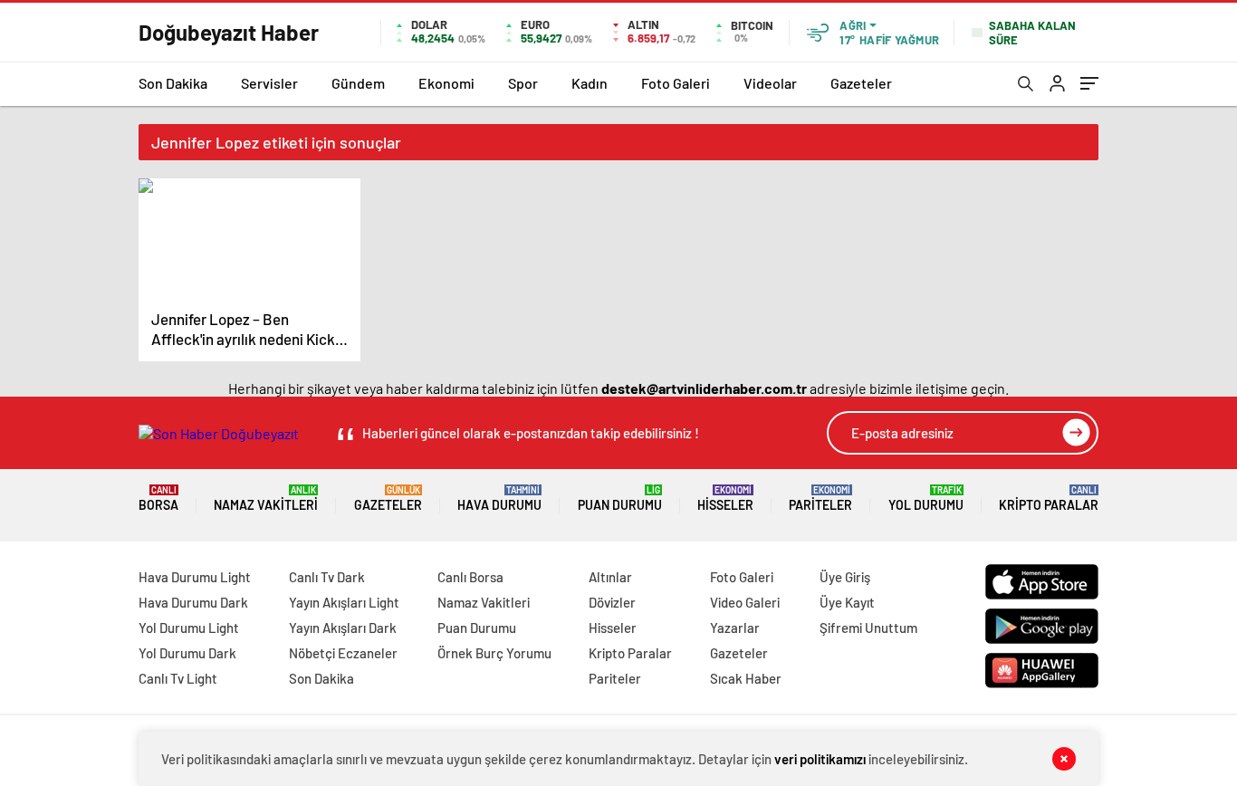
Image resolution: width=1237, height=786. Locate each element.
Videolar (770, 82)
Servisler (269, 82)
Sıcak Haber (746, 678)
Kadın (589, 82)
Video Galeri (745, 602)
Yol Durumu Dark (187, 653)
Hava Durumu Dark (193, 602)
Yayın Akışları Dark (343, 627)
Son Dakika (173, 82)
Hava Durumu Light (195, 577)
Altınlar (610, 577)
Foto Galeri (675, 82)
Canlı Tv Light (178, 678)
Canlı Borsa (470, 577)
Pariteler (820, 498)
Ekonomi (446, 82)
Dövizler (612, 602)
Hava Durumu (499, 498)
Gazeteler (861, 82)
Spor (523, 82)
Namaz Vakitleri (266, 498)
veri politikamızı (820, 759)
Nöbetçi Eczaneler (343, 653)
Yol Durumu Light (189, 627)
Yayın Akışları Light (344, 602)
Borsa (158, 498)
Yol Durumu (926, 498)
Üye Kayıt (847, 602)
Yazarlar (735, 627)
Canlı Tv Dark (327, 577)
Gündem (358, 82)
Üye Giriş (845, 577)
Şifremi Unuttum (868, 627)
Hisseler (725, 498)
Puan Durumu (620, 498)
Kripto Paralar (1048, 498)
